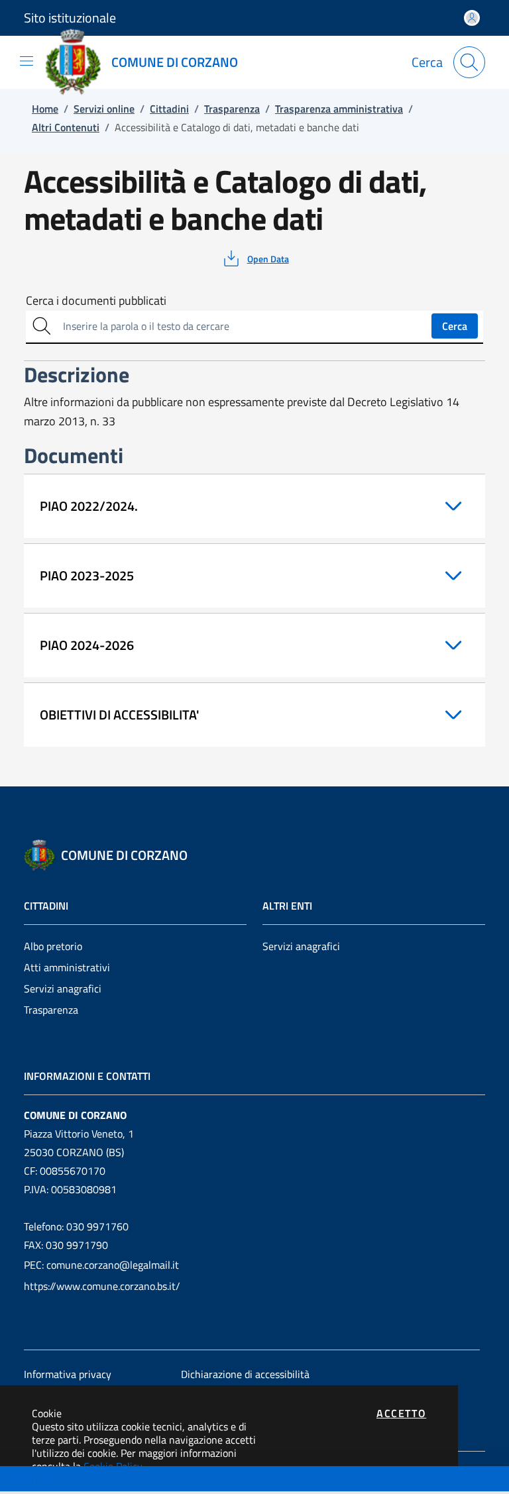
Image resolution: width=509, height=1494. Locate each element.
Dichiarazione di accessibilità (245, 1374)
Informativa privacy (67, 1374)
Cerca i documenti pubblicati (96, 300)
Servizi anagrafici (62, 988)
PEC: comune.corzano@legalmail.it (101, 1265)
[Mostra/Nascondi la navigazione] (26, 61)
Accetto (401, 1413)
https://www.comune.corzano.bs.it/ (102, 1286)
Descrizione (35, 1480)
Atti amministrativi (67, 967)
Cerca (454, 326)
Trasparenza (51, 1010)
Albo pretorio (53, 946)
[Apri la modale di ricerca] (469, 62)
